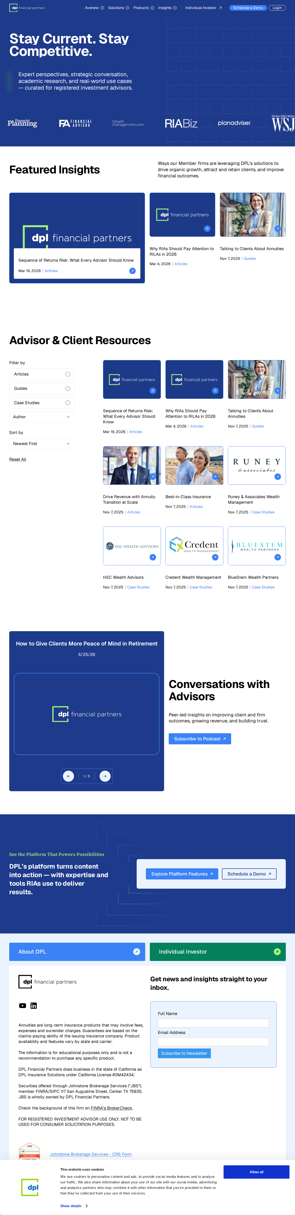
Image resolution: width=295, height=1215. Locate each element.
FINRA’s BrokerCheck (111, 1108)
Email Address (171, 1032)
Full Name (167, 1013)
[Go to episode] (86, 714)
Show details (70, 1206)
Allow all (256, 1172)
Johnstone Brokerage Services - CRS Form (91, 1154)
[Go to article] (77, 238)
